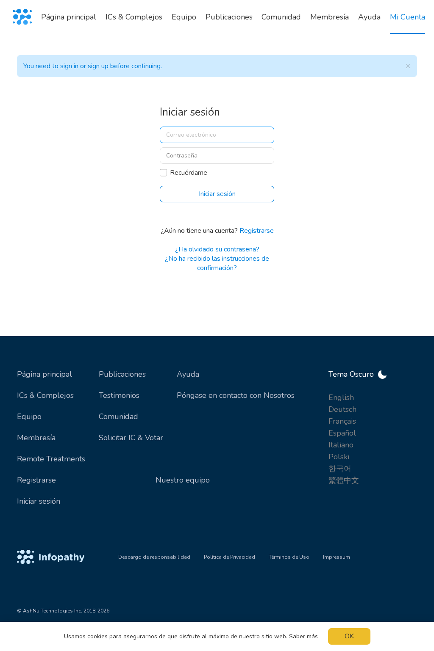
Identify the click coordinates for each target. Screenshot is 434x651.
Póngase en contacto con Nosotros (236, 395)
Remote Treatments (51, 459)
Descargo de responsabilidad (154, 557)
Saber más (303, 636)
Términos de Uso (289, 557)
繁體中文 (343, 480)
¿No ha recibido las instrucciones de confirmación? (217, 263)
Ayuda (188, 374)
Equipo (29, 416)
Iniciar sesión (38, 501)
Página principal (44, 374)
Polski (338, 457)
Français (342, 421)
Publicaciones (122, 374)
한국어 (339, 468)
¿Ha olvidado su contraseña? (217, 249)
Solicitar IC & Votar (131, 438)
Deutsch (342, 409)
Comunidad (118, 416)
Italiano (340, 445)
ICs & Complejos (45, 395)
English (341, 397)
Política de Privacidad (229, 557)
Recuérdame (188, 172)
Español (342, 433)
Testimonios (119, 395)
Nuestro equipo (183, 480)
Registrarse (256, 230)
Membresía (36, 438)
